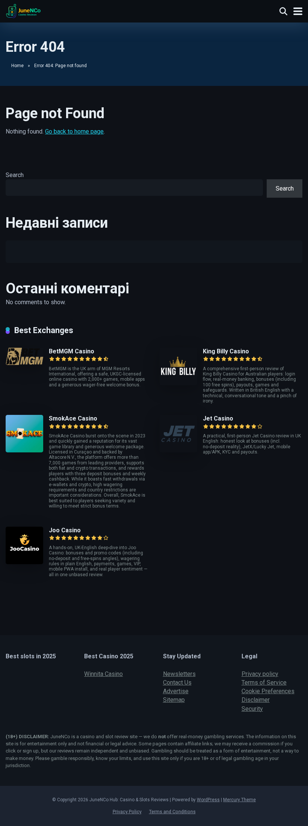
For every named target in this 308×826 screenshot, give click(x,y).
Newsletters (179, 673)
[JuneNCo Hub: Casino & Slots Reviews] (23, 10)
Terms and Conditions (172, 811)
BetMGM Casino (71, 351)
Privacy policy (260, 673)
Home (17, 65)
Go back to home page (74, 131)
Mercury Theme (239, 799)
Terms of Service (264, 682)
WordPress (208, 799)
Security (252, 708)
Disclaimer (256, 699)
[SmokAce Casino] (24, 450)
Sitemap (174, 699)
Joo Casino (65, 530)
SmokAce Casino (73, 418)
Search (15, 175)
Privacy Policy (127, 811)
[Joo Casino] (24, 562)
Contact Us (177, 682)
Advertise (176, 691)
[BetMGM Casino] (24, 362)
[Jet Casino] (178, 450)
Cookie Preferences (268, 691)
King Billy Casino (226, 351)
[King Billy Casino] (178, 383)
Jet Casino (218, 418)
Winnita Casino (103, 673)
